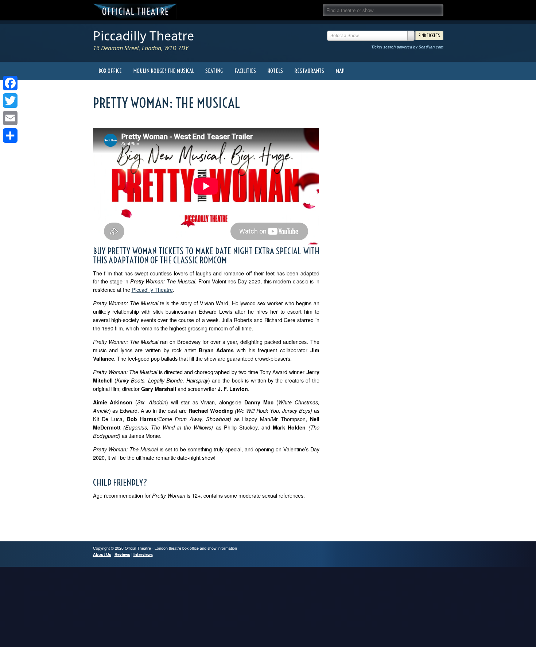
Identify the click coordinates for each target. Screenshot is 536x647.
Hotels (275, 70)
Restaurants (309, 70)
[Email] (10, 118)
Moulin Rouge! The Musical (163, 70)
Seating (214, 70)
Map (340, 70)
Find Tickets (429, 35)
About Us (102, 554)
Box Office (110, 70)
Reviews (122, 554)
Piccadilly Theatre (143, 35)
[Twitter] (10, 100)
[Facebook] (10, 83)
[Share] (10, 135)
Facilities (245, 70)
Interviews (143, 554)
